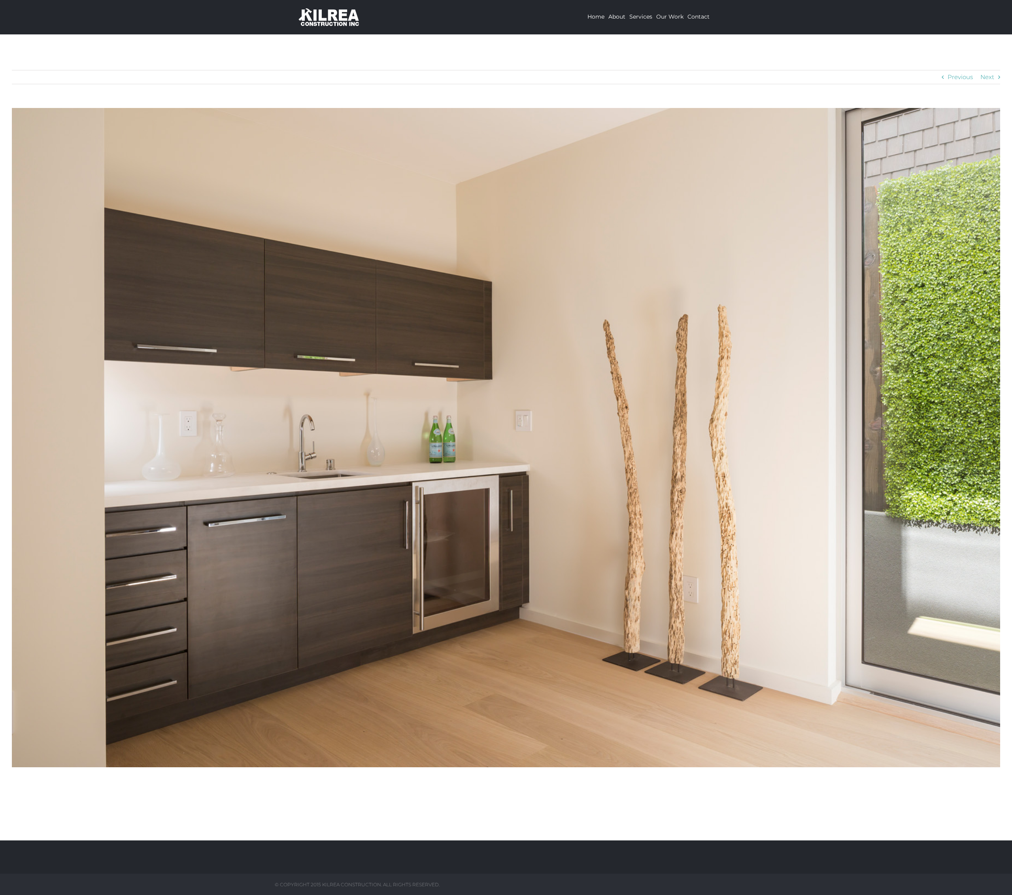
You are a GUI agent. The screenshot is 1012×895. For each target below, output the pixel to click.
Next (987, 77)
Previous (960, 77)
